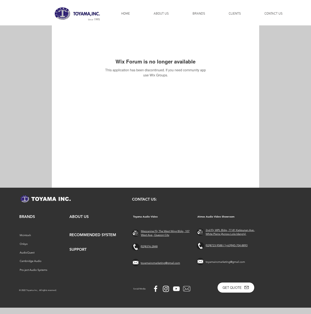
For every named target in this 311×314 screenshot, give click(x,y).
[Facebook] (155, 289)
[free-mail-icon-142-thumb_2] (187, 289)
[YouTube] (176, 289)
